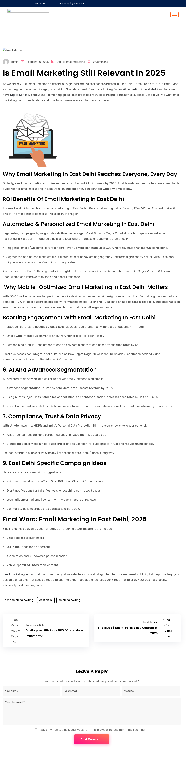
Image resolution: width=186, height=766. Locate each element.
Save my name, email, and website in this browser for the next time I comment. (94, 729)
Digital (61, 61)
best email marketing (19, 600)
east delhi (46, 600)
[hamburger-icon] (174, 14)
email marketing (75, 61)
